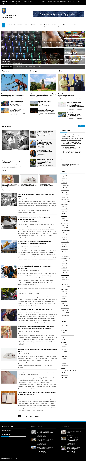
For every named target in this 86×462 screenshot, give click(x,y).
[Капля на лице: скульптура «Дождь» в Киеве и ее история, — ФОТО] (34, 105)
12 (12, 461)
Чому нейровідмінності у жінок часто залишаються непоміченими (44, 152)
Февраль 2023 (65, 275)
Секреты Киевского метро (68, 370)
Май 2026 (64, 183)
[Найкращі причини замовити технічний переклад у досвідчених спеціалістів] (33, 138)
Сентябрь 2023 (65, 258)
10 (9, 461)
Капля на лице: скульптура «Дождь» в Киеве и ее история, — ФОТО (47, 103)
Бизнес (69, 1)
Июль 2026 (64, 178)
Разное (79, 1)
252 (31, 416)
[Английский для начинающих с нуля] (63, 432)
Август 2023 (64, 260)
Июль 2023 (64, 263)
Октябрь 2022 (65, 284)
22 (27, 461)
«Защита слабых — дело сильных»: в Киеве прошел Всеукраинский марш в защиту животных (74, 449)
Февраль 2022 (65, 303)
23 (29, 461)
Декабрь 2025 (65, 194)
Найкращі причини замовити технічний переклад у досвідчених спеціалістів (45, 133)
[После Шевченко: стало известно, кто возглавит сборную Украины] (71, 90)
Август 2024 (64, 232)
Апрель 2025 (65, 213)
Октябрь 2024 (65, 227)
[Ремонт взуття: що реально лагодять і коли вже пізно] (9, 321)
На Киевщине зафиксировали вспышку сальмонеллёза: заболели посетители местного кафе (74, 61)
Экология (63, 1)
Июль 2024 (64, 235)
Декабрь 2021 (65, 308)
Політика (63, 358)
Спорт (74, 1)
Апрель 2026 (65, 185)
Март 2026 (64, 187)
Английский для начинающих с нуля (70, 164)
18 (21, 461)
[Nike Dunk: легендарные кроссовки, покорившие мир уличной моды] (10, 179)
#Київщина (29, 66)
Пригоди (63, 363)
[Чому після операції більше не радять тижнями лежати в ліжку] (15, 149)
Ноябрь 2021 (64, 310)
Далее (37, 416)
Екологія (63, 339)
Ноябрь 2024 (65, 225)
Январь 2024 (64, 249)
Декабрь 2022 (65, 279)
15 (16, 461)
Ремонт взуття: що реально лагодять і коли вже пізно (35, 309)
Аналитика (64, 330)
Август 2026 (64, 176)
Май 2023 (64, 268)
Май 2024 (64, 239)
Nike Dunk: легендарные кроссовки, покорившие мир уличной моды (10, 185)
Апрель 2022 (65, 298)
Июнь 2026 (64, 180)
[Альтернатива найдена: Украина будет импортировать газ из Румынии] (5, 105)
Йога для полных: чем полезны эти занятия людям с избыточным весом (74, 52)
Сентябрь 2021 (65, 315)
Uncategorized (65, 325)
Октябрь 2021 (65, 312)
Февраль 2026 (65, 190)
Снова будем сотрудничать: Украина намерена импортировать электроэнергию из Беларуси (18, 111)
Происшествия (27, 1)
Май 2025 (64, 211)
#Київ (24, 66)
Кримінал (64, 349)
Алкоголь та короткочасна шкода (13, 59)
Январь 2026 (64, 192)
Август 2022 (64, 289)
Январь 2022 (64, 305)
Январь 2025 (64, 220)
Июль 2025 (64, 206)
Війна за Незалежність (67, 335)
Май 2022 (64, 296)
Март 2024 (64, 244)
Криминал (56, 1)
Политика (42, 1)
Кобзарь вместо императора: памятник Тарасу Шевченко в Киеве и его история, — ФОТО (43, 94)
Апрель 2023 (65, 270)
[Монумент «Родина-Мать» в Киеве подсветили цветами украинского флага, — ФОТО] (34, 113)
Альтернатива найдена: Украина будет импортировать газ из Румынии (18, 103)
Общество (19, 1)
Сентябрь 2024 (65, 230)
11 (10, 461)
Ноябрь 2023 (65, 253)
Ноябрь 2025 (65, 197)
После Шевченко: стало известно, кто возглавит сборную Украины (69, 94)
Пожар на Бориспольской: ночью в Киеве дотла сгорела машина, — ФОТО (53, 61)
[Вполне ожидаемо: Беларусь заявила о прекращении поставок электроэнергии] (14, 90)
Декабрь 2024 (65, 223)
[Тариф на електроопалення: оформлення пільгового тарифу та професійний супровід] (48, 179)
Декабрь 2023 (65, 251)
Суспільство (64, 375)
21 (26, 461)
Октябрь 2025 (65, 199)
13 (13, 461)
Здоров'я (63, 342)
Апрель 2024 (65, 242)
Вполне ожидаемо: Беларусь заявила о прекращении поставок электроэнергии (12, 94)
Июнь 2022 (64, 294)
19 (22, 461)
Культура (49, 1)
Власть (63, 337)
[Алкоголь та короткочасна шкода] (21, 47)
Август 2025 (64, 204)
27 (36, 461)
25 (32, 461)
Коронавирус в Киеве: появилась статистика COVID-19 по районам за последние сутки (74, 44)
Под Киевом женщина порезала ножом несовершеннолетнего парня (52, 44)
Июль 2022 (64, 291)
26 (34, 461)
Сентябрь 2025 (65, 201)
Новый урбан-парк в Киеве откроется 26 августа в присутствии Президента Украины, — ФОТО (74, 115)
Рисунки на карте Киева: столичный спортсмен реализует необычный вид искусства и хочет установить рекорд (75, 105)
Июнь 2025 (64, 209)
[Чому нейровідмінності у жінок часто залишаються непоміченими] (33, 157)
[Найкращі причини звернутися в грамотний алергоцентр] (29, 179)
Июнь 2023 (64, 265)
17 (19, 461)
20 (24, 461)
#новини (19, 66)
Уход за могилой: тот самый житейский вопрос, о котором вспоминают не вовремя (45, 161)
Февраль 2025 (65, 218)
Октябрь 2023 (65, 256)
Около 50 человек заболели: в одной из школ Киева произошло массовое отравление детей (74, 439)
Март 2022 (64, 301)
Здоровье (35, 1)
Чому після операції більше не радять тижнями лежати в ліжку (71, 135)
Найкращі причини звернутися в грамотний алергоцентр (27, 185)
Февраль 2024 (65, 246)
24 (31, 461)
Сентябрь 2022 (65, 286)
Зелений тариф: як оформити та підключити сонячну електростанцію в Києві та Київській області (44, 142)
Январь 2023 (64, 277)
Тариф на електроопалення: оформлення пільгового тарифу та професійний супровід (47, 186)
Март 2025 (64, 216)
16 (18, 461)
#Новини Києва (37, 66)
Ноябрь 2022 (65, 282)
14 (15, 461)
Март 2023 (64, 272)
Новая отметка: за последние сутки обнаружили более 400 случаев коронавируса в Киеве (74, 35)
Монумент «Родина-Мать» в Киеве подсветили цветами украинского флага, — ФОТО (46, 110)
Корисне (18, 3)
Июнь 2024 (64, 237)
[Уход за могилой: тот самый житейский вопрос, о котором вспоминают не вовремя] (33, 166)
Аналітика (64, 327)
